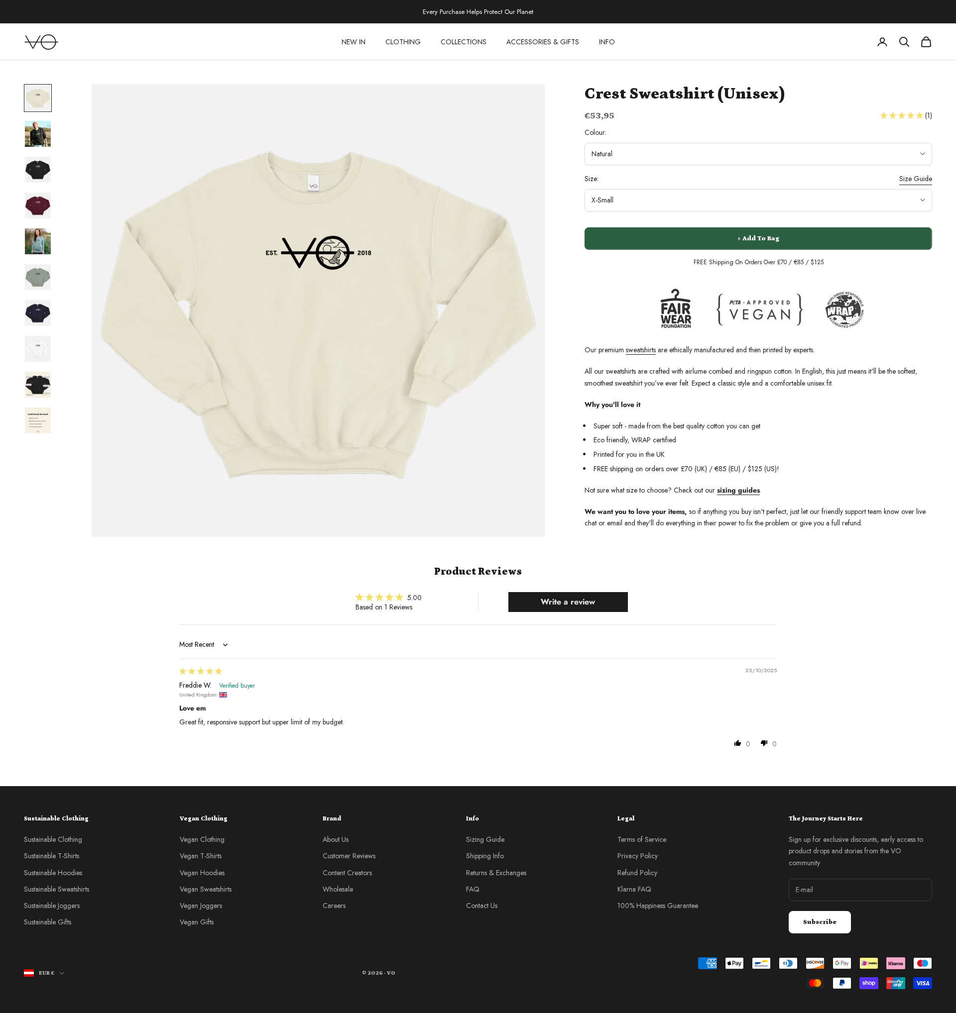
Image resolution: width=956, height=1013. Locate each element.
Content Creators (347, 873)
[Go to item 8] (38, 349)
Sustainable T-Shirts (51, 856)
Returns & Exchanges (496, 873)
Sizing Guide (485, 839)
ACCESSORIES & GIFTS (542, 42)
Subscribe (819, 922)
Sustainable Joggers (52, 906)
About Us (336, 839)
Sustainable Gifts (47, 922)
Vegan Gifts (197, 922)
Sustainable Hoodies (53, 873)
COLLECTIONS (463, 42)
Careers (334, 906)
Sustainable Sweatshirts (56, 889)
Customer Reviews (349, 856)
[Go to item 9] (38, 385)
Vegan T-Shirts (201, 856)
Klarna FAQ (634, 889)
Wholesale (338, 889)
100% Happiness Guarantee (657, 906)
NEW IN (353, 42)
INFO (607, 42)
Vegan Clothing (202, 839)
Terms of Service (641, 839)
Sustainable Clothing (53, 839)
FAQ (472, 889)
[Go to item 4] (38, 205)
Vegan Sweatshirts (206, 889)
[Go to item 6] (38, 277)
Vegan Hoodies (202, 873)
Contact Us (481, 906)
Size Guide (915, 179)
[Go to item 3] (38, 170)
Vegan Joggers (201, 906)
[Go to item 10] (38, 420)
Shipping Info (485, 856)
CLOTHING (403, 42)
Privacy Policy (637, 856)
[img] (200, 671)
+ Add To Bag (758, 238)
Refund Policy (637, 873)
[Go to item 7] (38, 313)
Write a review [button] (568, 602)
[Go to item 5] (38, 241)
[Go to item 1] (38, 98)
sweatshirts (641, 350)
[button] (902, 115)
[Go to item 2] (38, 134)
